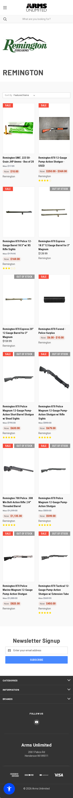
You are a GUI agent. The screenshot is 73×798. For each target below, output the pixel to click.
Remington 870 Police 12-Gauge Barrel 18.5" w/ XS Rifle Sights (17, 245)
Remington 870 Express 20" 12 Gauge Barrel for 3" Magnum (18, 333)
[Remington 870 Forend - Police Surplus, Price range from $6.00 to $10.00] (54, 299)
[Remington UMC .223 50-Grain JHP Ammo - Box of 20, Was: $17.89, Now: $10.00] (18, 128)
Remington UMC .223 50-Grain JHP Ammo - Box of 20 (18, 159)
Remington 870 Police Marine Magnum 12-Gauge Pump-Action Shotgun (18, 590)
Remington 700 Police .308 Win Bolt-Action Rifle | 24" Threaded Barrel (18, 502)
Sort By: (9, 95)
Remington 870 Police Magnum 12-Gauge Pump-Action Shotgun (53, 502)
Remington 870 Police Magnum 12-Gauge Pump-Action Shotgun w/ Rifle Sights (53, 412)
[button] (9, 788)
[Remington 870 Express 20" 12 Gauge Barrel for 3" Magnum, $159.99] (18, 299)
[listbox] (25, 95)
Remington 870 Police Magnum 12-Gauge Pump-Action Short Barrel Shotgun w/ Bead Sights (18, 412)
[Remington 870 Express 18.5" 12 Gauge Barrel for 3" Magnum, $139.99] (54, 212)
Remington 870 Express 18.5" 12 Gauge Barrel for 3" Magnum (53, 245)
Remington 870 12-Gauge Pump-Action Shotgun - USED (52, 161)
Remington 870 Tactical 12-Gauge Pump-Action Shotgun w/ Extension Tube (53, 590)
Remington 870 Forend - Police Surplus (51, 331)
